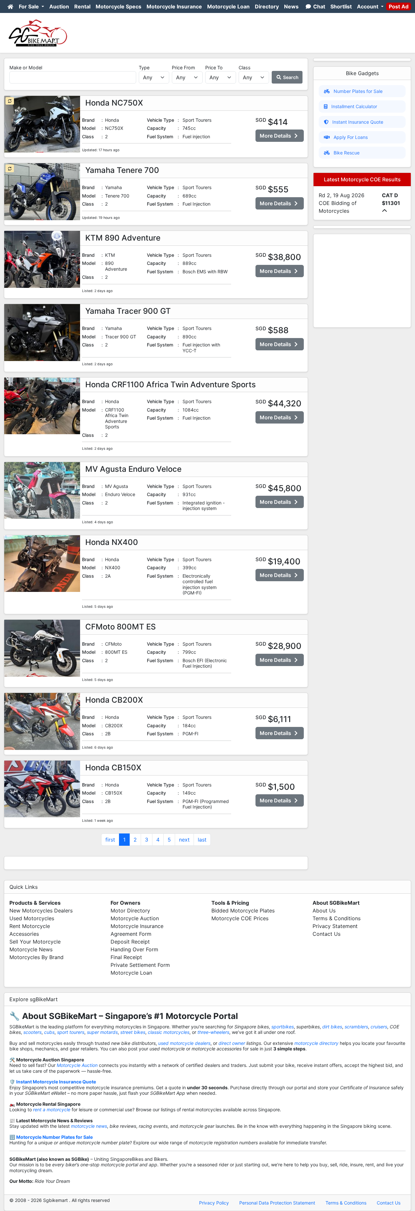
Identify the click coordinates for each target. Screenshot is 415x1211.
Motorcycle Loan (228, 6)
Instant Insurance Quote (357, 122)
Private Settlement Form (140, 965)
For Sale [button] (29, 6)
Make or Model (25, 67)
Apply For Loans (351, 137)
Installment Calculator (354, 106)
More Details (276, 135)
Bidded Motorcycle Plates (243, 910)
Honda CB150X (113, 767)
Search (290, 77)
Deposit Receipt (130, 941)
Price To (214, 67)
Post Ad (399, 6)
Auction (59, 6)
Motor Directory (130, 910)
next (184, 839)
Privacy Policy (214, 1202)
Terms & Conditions (337, 918)
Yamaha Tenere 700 (122, 170)
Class (245, 67)
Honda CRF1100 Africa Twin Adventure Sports (170, 384)
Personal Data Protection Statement (277, 1202)
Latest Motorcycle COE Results (362, 179)
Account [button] (368, 6)
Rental (82, 6)
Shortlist (341, 6)
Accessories (24, 934)
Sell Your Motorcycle (35, 941)
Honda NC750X (114, 103)
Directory (267, 6)
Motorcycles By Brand (36, 957)
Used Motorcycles (31, 918)
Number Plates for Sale (358, 91)
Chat (318, 6)
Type (144, 67)
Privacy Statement (335, 926)
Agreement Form (131, 934)
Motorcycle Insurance (174, 6)
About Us (324, 910)
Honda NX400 (111, 542)
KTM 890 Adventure (122, 238)
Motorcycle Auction (135, 918)
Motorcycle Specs (118, 6)
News (291, 6)
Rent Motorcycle (29, 926)
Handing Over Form (134, 949)
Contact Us (326, 934)
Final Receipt (126, 957)
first (110, 839)
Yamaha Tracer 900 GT (128, 311)
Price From (183, 67)
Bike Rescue (347, 152)
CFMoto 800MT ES (120, 626)
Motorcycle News (31, 949)
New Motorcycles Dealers (41, 910)
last (202, 839)
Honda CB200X (114, 700)
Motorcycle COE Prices (239, 918)
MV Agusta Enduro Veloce (133, 469)
